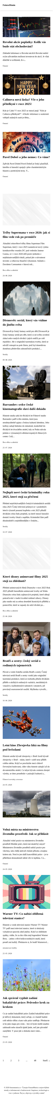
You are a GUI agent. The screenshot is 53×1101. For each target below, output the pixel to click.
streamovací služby (10, 948)
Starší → (46, 1060)
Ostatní (5, 66)
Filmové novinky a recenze (13, 779)
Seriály (5, 354)
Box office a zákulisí (10, 270)
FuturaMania (9, 5)
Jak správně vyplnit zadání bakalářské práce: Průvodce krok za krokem (26, 1002)
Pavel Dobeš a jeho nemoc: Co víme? (26, 157)
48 (35, 1060)
